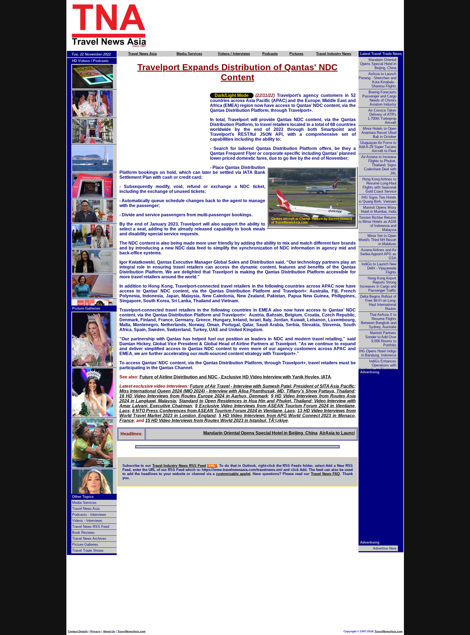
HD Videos (81, 61)
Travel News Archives (89, 539)
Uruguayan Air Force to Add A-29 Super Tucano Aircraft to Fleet (377, 147)
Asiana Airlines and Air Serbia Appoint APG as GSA (378, 254)
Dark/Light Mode (232, 95)
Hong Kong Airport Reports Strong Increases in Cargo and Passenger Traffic (378, 284)
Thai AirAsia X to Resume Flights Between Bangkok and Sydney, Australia (378, 321)
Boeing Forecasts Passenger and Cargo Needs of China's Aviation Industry (379, 98)
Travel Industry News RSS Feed (179, 466)
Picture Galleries (86, 308)
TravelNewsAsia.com (132, 631)
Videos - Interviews (87, 521)
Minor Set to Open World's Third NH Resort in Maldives (377, 240)
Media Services (189, 54)
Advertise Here (384, 548)
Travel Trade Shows (88, 550)
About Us (109, 631)
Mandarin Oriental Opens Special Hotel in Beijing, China (244, 433)
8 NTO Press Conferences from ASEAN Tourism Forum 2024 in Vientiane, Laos (213, 410)
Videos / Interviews (234, 54)
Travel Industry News (333, 54)
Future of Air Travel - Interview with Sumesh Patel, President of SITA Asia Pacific (272, 386)
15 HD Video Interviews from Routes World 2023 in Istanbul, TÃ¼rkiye (216, 420)
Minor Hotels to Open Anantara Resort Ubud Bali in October (378, 133)
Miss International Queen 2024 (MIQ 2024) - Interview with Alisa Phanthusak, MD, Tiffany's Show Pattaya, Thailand (236, 391)
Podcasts (270, 54)
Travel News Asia (142, 54)
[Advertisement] (284, 25)
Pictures (296, 54)
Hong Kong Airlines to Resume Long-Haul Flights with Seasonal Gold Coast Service (379, 185)
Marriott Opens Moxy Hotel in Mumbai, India (378, 209)
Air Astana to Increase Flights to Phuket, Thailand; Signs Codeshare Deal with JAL (378, 165)
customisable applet (233, 474)
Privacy (95, 631)
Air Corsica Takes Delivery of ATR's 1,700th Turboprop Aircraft (382, 116)
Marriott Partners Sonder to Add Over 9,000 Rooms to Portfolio (380, 339)
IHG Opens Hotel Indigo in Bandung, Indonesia (377, 353)
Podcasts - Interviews (89, 515)
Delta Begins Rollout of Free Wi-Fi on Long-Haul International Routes (378, 302)
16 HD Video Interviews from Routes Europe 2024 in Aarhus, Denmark (193, 396)
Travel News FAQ (325, 474)
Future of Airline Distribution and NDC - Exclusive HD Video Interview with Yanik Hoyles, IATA (235, 377)
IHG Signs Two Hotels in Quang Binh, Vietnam (377, 199)
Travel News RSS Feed (90, 527)
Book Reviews (83, 533)
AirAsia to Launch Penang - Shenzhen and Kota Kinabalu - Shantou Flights (377, 80)
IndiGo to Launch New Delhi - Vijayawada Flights (378, 268)
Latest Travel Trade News (381, 54)
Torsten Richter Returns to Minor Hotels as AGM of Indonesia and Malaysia (377, 223)
